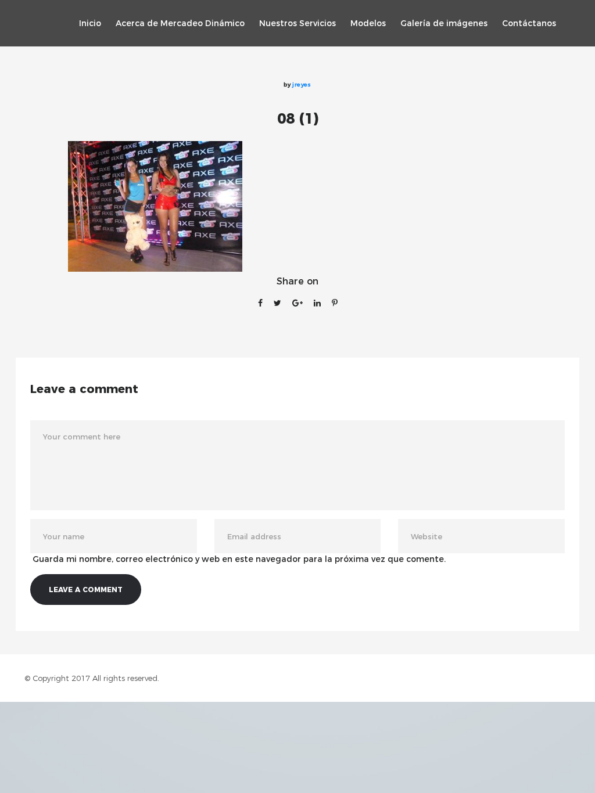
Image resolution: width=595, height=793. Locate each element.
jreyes (301, 84)
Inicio (90, 23)
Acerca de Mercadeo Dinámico (180, 23)
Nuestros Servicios (297, 23)
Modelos (368, 23)
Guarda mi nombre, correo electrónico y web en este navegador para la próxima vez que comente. (239, 559)
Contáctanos (529, 23)
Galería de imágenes (444, 23)
